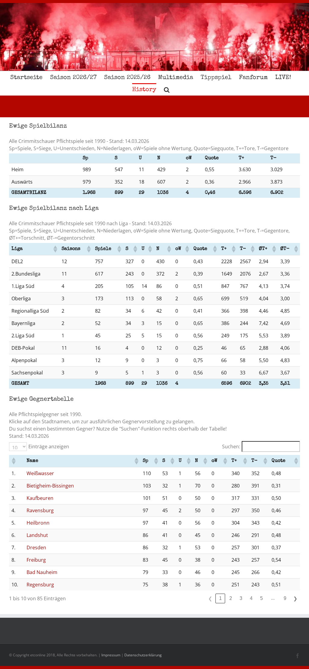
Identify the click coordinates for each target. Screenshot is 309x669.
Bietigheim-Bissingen (50, 485)
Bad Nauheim (42, 572)
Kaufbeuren (40, 498)
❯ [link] (295, 598)
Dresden (36, 547)
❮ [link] (210, 598)
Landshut (37, 535)
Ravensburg (40, 510)
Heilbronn (38, 522)
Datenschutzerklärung (143, 655)
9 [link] (285, 598)
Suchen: (231, 446)
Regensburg (40, 584)
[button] (167, 89)
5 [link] (261, 598)
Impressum (110, 655)
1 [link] (220, 598)
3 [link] (241, 598)
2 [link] (230, 598)
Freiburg (36, 560)
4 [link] (251, 598)
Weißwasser (40, 473)
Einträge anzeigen (48, 446)
